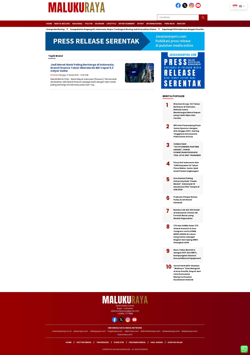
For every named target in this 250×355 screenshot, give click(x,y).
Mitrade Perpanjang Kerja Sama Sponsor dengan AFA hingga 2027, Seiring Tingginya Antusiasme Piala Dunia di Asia (187, 131)
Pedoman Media (137, 342)
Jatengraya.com (98, 331)
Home (49, 23)
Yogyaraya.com (115, 331)
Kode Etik (119, 342)
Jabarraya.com (80, 331)
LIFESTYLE (111, 23)
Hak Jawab (157, 342)
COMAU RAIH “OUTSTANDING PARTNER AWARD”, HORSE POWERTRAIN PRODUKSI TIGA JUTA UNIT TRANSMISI (187, 150)
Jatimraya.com (131, 331)
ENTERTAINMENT (126, 23)
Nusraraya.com (125, 334)
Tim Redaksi (102, 342)
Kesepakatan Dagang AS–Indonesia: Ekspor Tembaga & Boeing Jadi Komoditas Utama (106, 29)
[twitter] (185, 7)
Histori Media (84, 342)
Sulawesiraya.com (171, 331)
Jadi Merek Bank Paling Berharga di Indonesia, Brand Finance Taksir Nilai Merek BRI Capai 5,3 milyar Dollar (82, 68)
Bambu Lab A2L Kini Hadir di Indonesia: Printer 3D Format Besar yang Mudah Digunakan (186, 214)
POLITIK (89, 23)
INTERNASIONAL (154, 23)
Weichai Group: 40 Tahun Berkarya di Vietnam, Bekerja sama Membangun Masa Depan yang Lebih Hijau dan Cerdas (186, 111)
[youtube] (199, 7)
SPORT (140, 23)
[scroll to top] (240, 350)
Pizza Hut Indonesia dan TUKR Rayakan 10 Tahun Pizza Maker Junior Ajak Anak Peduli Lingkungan (186, 166)
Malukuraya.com (189, 331)
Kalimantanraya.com (150, 331)
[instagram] (192, 7)
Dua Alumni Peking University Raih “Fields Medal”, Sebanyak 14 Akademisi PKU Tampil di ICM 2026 (186, 184)
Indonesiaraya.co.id (62, 331)
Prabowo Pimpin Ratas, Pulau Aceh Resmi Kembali (185, 200)
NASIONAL (77, 23)
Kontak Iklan (175, 342)
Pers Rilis (169, 23)
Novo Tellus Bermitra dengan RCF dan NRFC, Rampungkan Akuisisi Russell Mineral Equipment (187, 254)
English (181, 23)
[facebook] (179, 7)
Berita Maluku (62, 23)
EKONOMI (99, 23)
